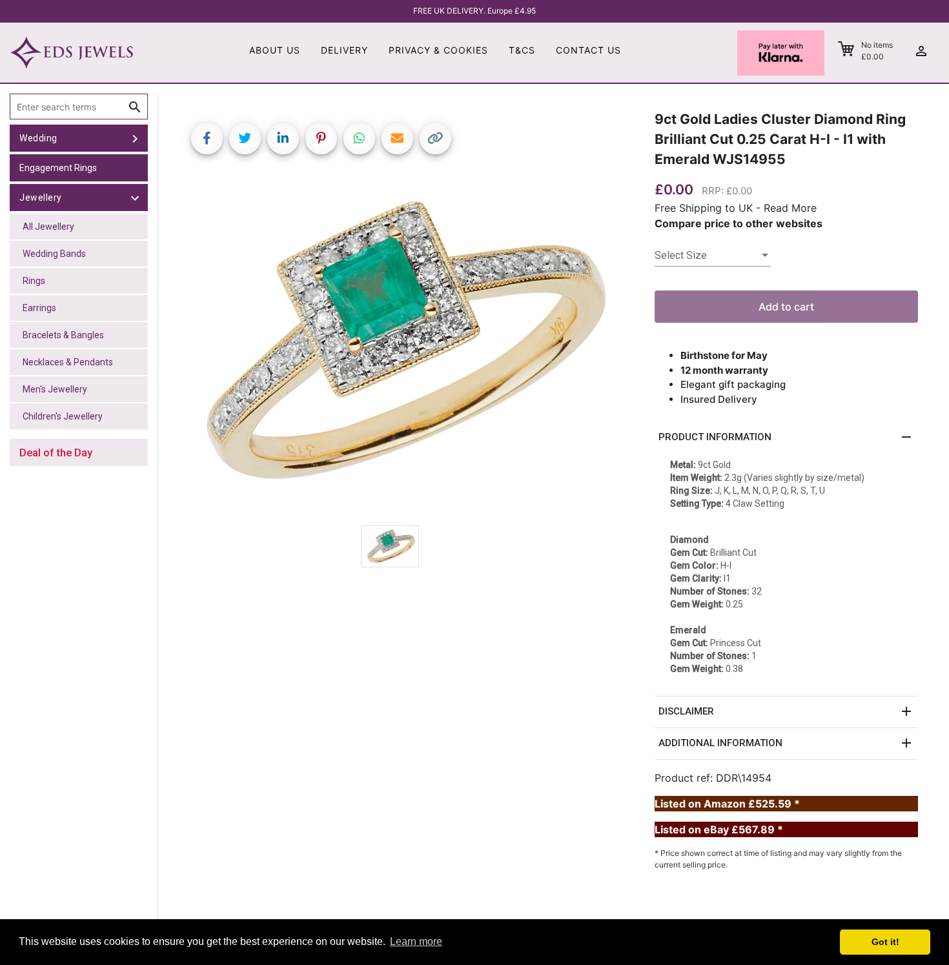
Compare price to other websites (738, 223)
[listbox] (713, 255)
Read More (790, 207)
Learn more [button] (416, 941)
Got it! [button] (885, 942)
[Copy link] (435, 138)
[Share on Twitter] (245, 138)
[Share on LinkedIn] (283, 138)
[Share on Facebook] (207, 138)
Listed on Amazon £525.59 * (727, 803)
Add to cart (786, 306)
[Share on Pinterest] (321, 138)
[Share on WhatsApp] (359, 138)
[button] (786, 437)
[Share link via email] (397, 138)
